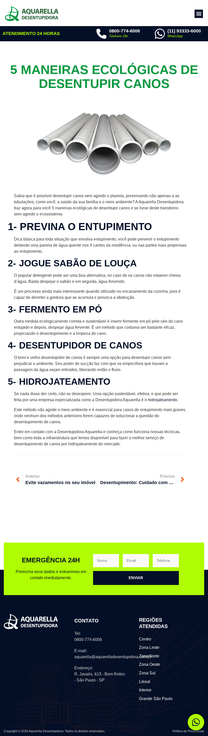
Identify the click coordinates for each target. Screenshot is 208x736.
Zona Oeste (149, 664)
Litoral (144, 681)
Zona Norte (149, 656)
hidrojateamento (162, 400)
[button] (199, 14)
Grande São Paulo (155, 698)
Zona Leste (149, 647)
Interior (145, 690)
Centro (145, 639)
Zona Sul (147, 673)
